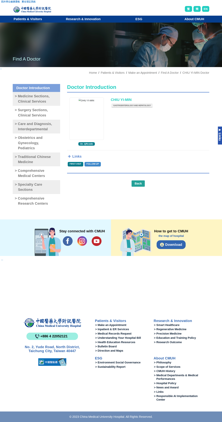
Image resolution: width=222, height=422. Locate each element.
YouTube (96, 241)
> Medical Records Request (113, 333)
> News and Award (166, 387)
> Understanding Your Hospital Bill (118, 337)
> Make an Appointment (110, 325)
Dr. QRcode (86, 144)
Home (93, 72)
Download (173, 245)
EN (206, 9)
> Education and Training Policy (175, 337)
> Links (159, 391)
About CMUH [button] (194, 19)
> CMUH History (164, 371)
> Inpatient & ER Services (112, 329)
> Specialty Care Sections (28, 187)
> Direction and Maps (109, 350)
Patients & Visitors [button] (28, 19)
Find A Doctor (170, 72)
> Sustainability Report (110, 366)
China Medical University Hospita (52, 322)
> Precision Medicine (168, 333)
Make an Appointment (142, 72)
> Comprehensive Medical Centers (30, 173)
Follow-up (92, 164)
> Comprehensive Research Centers (31, 201)
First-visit (75, 164)
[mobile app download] (52, 362)
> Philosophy (162, 362)
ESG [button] (138, 19)
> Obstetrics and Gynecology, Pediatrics (29, 143)
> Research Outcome (168, 342)
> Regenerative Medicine (170, 329)
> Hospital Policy (165, 383)
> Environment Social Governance (118, 362)
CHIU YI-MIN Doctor (195, 72)
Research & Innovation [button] (83, 19)
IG (82, 241)
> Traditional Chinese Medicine (33, 159)
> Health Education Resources (115, 342)
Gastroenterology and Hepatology (132, 105)
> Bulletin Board (106, 346)
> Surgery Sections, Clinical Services (31, 112)
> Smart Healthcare (166, 325)
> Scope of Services (167, 366)
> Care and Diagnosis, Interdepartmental (33, 126)
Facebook (68, 241)
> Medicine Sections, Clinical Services (32, 98)
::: (3, 2)
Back (138, 183)
